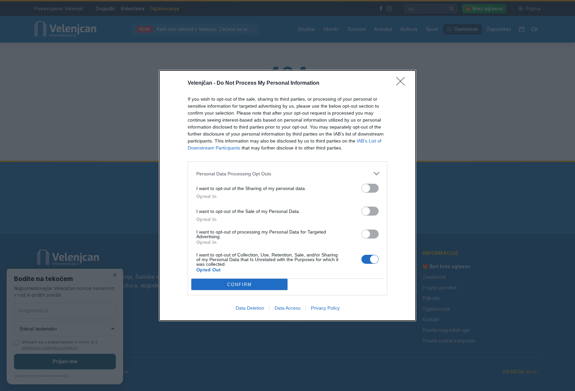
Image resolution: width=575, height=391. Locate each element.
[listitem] (287, 173)
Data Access (287, 308)
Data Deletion (250, 308)
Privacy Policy (325, 308)
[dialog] (287, 195)
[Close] (402, 83)
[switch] (370, 188)
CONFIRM (239, 284)
